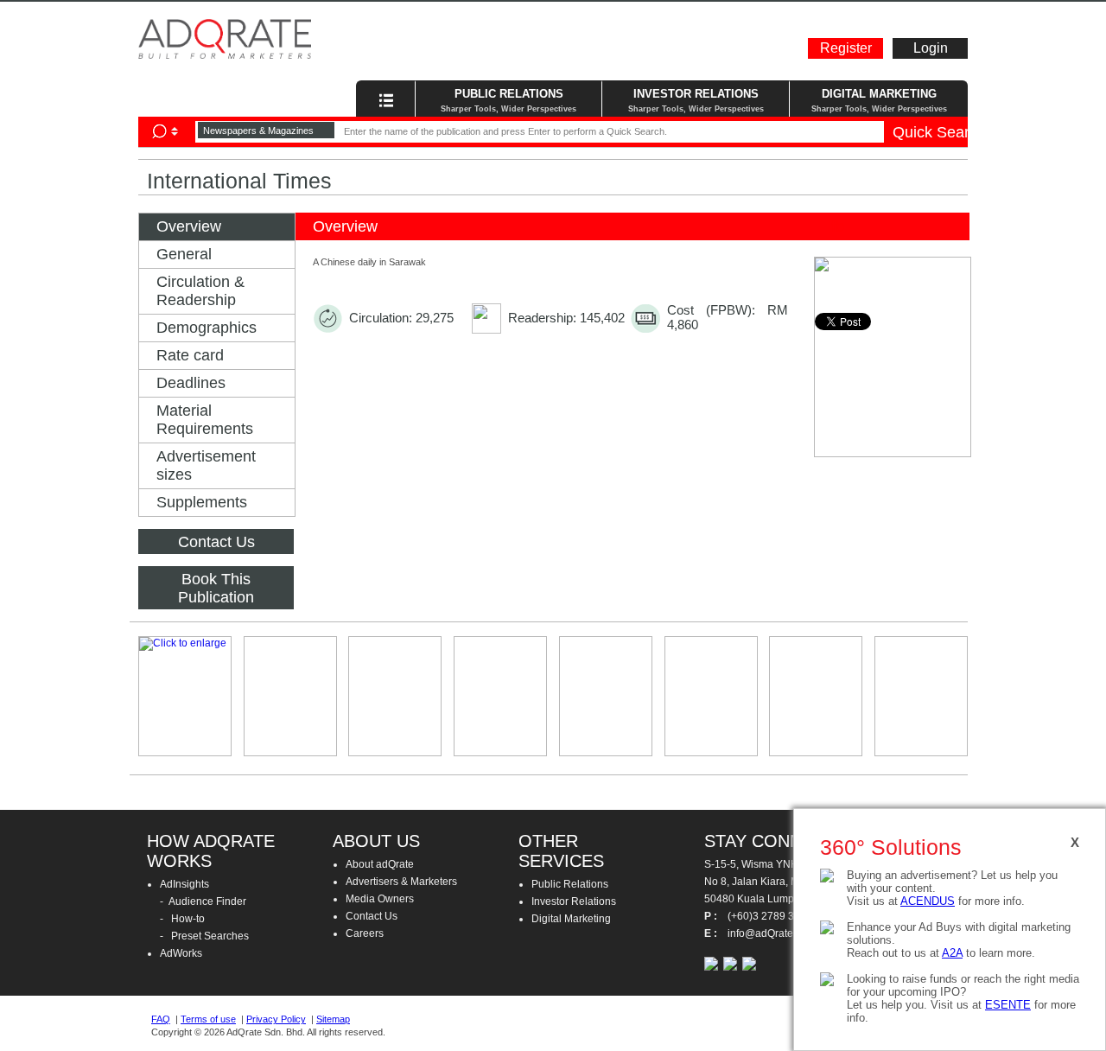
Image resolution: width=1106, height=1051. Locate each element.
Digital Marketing (571, 919)
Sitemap (333, 1019)
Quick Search (930, 132)
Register (846, 48)
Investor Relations (573, 901)
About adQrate (380, 864)
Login (930, 48)
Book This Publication (216, 588)
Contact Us (216, 542)
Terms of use (208, 1019)
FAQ (160, 1019)
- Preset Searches (204, 936)
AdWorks (181, 953)
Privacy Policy (276, 1019)
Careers (365, 933)
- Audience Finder (203, 901)
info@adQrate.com (940, 13)
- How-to (182, 919)
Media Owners (380, 899)
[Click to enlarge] (185, 696)
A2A (952, 952)
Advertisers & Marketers (401, 882)
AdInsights (184, 884)
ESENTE (1008, 1004)
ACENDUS (927, 901)
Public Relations (569, 884)
